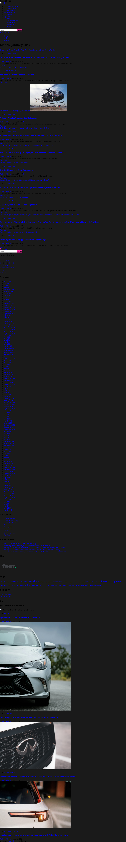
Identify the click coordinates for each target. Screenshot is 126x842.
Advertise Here (12, 21)
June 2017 (7, 455)
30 (1, 270)
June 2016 (7, 480)
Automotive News (10, 9)
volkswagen (97, 585)
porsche (2, 585)
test (73, 585)
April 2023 (7, 344)
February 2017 (9, 463)
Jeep (94, 582)
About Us (7, 19)
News (104, 581)
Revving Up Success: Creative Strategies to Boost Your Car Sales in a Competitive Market (34, 548)
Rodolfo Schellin (6, 61)
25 (5, 268)
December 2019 (9, 403)
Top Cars (7, 17)
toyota (77, 585)
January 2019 (8, 423)
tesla (69, 585)
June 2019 (7, 415)
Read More (4, 65)
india (82, 582)
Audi (16, 582)
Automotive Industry (11, 7)
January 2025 (8, 306)
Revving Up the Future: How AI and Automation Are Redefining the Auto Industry (32, 550)
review (39, 585)
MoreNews (12, 841)
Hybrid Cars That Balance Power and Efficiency (20, 544)
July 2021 (7, 364)
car (44, 581)
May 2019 (7, 417)
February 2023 (9, 348)
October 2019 (8, 407)
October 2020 (8, 382)
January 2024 (8, 326)
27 (9, 268)
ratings (28, 585)
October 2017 (8, 447)
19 (7, 265)
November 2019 (9, 405)
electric (56, 582)
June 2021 (7, 366)
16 (1, 265)
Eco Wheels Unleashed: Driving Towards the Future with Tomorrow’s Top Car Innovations (35, 552)
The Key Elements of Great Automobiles (14, 163)
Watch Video (4, 32)
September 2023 (9, 334)
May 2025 (7, 299)
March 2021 (8, 372)
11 (5, 263)
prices (15, 585)
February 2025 (9, 304)
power (6, 585)
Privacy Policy (12, 25)
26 (7, 268)
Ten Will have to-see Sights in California (13, 67)
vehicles (91, 585)
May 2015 (7, 506)
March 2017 (8, 461)
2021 (8, 581)
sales (52, 585)
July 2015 (7, 502)
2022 (13, 582)
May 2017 (7, 457)
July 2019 (7, 413)
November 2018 (9, 425)
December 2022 (9, 352)
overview (111, 582)
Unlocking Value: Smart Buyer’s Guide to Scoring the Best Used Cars (27, 546)
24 (3, 268)
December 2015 (9, 492)
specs (57, 585)
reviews (47, 585)
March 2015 (8, 510)
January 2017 (8, 465)
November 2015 (9, 494)
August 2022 (8, 360)
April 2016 (7, 484)
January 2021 (8, 376)
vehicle (85, 585)
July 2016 (7, 478)
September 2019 (9, 409)
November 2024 (9, 310)
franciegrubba (5, 596)
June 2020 (7, 391)
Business (7, 525)
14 (11, 263)
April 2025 (7, 302)
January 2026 (8, 291)
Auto (20, 581)
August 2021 (8, 362)
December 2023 (9, 328)
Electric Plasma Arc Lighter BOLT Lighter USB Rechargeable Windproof (24, 180)
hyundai (78, 582)
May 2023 (7, 342)
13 (9, 263)
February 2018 (9, 441)
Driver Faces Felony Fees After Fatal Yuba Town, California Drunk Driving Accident (28, 50)
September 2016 (9, 474)
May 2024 (7, 318)
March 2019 (8, 421)
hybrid (73, 582)
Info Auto (7, 531)
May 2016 (7, 482)
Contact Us (11, 23)
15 (13, 263)
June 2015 (7, 504)
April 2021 (7, 370)
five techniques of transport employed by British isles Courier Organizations (26, 145)
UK (81, 585)
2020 (2, 581)
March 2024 (8, 322)
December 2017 (9, 443)
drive (50, 582)
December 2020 (9, 378)
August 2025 (8, 293)
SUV (61, 585)
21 (11, 265)
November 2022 (9, 354)
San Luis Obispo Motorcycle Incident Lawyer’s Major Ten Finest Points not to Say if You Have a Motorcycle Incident (39, 215)
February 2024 (9, 324)
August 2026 (8, 281)
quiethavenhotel (5, 594)
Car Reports (8, 15)
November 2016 (9, 470)
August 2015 (8, 500)
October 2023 (8, 332)
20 (9, 265)
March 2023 (8, 346)
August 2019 (8, 411)
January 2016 (8, 490)
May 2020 (7, 393)
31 (3, 270)
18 (5, 265)
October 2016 (8, 472)
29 (13, 268)
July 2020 (7, 389)
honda (69, 582)
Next (6, 249)
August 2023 (8, 336)
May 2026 (7, 287)
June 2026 (7, 285)
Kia (96, 582)
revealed (34, 585)
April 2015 (7, 508)
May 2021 (7, 368)
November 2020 (9, 380)
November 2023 (9, 330)
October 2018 (8, 427)
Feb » (6, 273)
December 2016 (9, 467)
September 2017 (9, 449)
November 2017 (9, 445)
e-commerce (8, 529)
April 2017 (7, 459)
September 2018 (9, 429)
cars (47, 582)
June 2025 (7, 297)
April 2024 (7, 320)
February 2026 (9, 289)
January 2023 (8, 350)
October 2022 (8, 356)
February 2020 (9, 399)
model (99, 582)
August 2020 (8, 387)
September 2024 (9, 314)
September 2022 (9, 358)
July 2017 (7, 453)
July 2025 (7, 295)
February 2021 (9, 374)
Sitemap (10, 27)
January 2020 (8, 401)
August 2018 (8, 431)
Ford (65, 581)
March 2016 (8, 486)
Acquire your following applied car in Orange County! (18, 232)
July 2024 (7, 316)
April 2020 (7, 395)
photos (117, 581)
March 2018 (8, 439)
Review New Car (9, 13)
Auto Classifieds (9, 11)
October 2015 (8, 496)
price (10, 585)
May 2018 (7, 437)
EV (60, 582)
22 (13, 265)
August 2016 (8, 476)
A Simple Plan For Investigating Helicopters (15, 111)
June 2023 (7, 340)
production (21, 585)
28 (11, 268)
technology (65, 585)
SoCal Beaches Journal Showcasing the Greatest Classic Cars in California (25, 128)
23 (1, 268)
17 (3, 265)
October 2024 (8, 312)
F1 (61, 582)
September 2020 (9, 385)
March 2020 (8, 397)
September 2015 (9, 498)
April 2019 (7, 419)
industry (88, 581)
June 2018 (7, 435)
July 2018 (7, 433)
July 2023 (7, 338)
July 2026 (7, 283)
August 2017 (8, 451)
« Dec (2, 273)
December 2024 (9, 308)
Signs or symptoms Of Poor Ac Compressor (15, 197)
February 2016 (9, 488)
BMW (40, 582)
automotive (31, 581)
